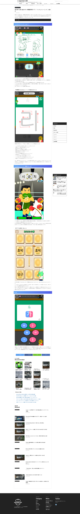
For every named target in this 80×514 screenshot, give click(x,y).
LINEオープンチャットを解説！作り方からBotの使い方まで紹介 (36, 429)
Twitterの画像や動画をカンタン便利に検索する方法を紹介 (35, 442)
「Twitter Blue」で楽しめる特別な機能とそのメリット (35, 468)
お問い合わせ (48, 509)
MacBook (33, 3)
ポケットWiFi (39, 3)
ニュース (45, 3)
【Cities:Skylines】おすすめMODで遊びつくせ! (34, 474)
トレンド (51, 3)
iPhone (20, 3)
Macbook (55, 130)
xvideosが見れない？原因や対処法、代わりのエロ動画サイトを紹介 (61, 186)
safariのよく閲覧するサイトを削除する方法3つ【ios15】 (35, 455)
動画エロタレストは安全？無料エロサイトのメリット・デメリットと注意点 (61, 178)
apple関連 (58, 3)
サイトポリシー (48, 503)
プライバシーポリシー (49, 505)
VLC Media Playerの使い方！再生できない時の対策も (35, 422)
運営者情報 (47, 502)
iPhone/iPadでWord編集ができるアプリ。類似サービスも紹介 (36, 416)
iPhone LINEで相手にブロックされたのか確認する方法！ (35, 448)
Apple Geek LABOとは (49, 500)
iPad (27, 3)
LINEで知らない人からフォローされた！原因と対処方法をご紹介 (36, 435)
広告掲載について (48, 506)
